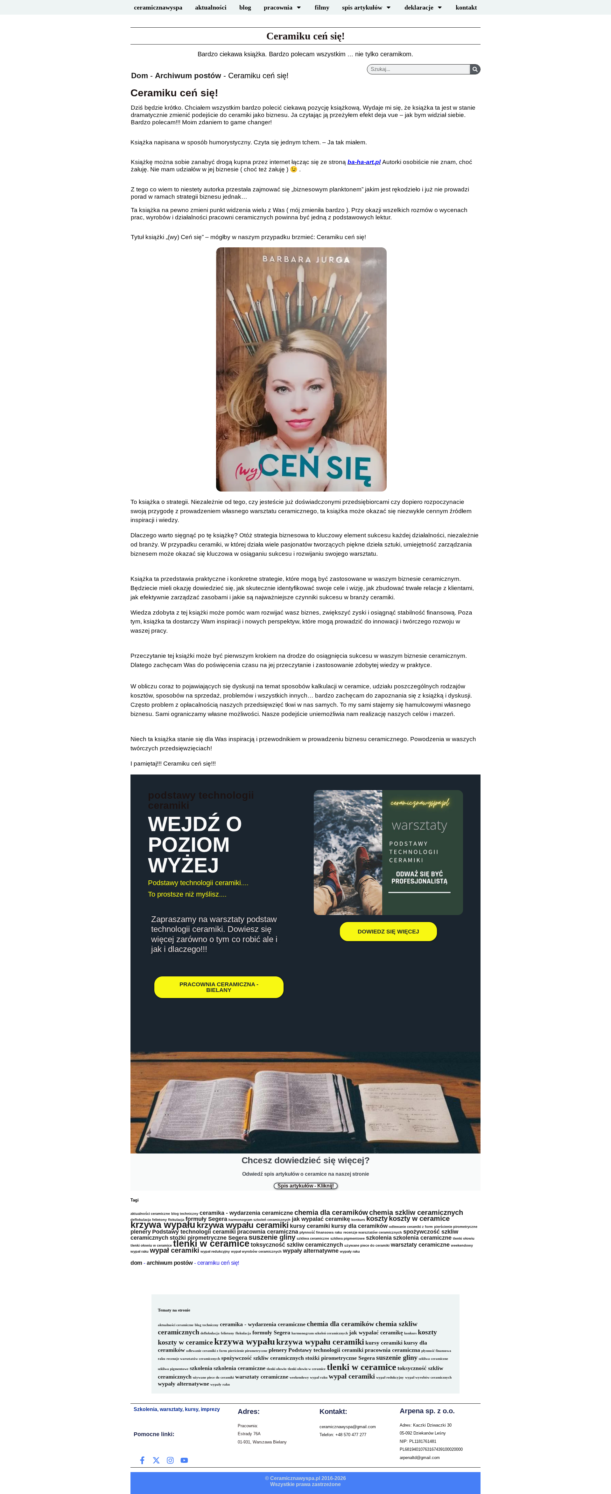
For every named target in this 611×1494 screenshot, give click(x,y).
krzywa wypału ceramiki (243, 1225)
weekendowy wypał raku (308, 1377)
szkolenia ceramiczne (422, 1238)
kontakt (466, 7)
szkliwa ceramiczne (313, 1238)
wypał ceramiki (174, 1250)
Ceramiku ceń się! (305, 36)
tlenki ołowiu (463, 1238)
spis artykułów (362, 7)
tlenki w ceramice (211, 1243)
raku (338, 1232)
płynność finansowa (316, 1232)
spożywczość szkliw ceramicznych (262, 1358)
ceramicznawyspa (158, 7)
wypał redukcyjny (215, 1251)
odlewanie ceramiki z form (411, 1227)
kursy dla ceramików (359, 1226)
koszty (377, 1218)
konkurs (358, 1220)
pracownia (278, 7)
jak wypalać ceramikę (321, 1219)
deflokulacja (210, 1333)
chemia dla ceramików (331, 1212)
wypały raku (350, 1251)
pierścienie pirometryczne (455, 1227)
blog (245, 7)
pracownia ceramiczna (267, 1232)
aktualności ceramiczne (150, 1213)
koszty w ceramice (419, 1218)
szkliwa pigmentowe (347, 1238)
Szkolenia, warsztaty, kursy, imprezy (177, 1409)
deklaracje (418, 7)
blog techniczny (184, 1213)
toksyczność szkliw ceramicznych (297, 1245)
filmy (322, 7)
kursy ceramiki (310, 1226)
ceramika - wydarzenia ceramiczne (246, 1213)
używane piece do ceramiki (367, 1245)
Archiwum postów (188, 75)
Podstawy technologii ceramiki (194, 1232)
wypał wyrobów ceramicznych (256, 1251)
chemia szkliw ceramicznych (416, 1212)
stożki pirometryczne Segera (208, 1238)
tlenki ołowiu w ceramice (151, 1245)
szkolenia (379, 1238)
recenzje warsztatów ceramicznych (372, 1232)
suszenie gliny (272, 1237)
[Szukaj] (475, 69)
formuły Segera (206, 1219)
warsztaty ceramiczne (420, 1245)
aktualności (211, 7)
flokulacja (243, 1333)
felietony (227, 1333)
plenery (140, 1232)
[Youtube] (184, 1460)
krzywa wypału (162, 1224)
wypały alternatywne (311, 1251)
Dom (139, 75)
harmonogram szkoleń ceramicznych (259, 1220)
